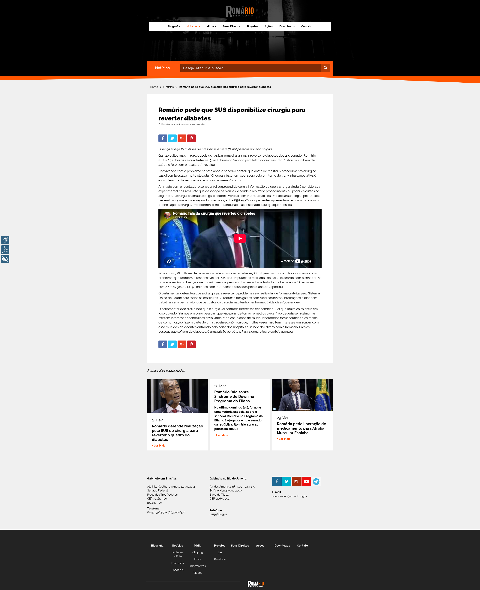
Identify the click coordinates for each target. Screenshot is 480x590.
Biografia (174, 26)
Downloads (287, 26)
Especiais (177, 570)
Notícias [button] (192, 26)
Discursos (177, 563)
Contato (306, 26)
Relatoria (220, 559)
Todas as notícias (177, 554)
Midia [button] (210, 26)
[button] (162, 138)
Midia (197, 545)
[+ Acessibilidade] (5, 259)
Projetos (252, 26)
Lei (220, 552)
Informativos (198, 566)
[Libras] (5, 240)
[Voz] (5, 249)
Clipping (197, 552)
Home (154, 87)
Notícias (168, 87)
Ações (269, 26)
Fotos (197, 559)
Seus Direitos (232, 26)
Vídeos (197, 572)
